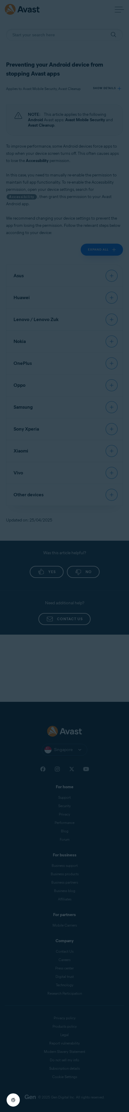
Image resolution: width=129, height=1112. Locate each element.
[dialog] (64, 556)
